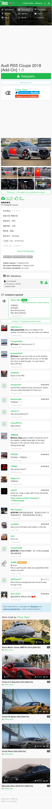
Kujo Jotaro (16, 593)
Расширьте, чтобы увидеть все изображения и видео (26, 192)
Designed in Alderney (9, 798)
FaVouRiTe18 (16, 423)
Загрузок (9, 199)
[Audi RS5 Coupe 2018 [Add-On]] (26, 152)
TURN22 (14, 466)
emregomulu (16, 384)
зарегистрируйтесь (11, 609)
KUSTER (14, 454)
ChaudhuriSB (16, 548)
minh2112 (15, 411)
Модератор (22, 562)
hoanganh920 (16, 341)
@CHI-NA (15, 512)
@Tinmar (14, 344)
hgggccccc (15, 478)
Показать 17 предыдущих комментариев (26, 321)
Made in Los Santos (9, 801)
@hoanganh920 (17, 329)
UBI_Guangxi (16, 509)
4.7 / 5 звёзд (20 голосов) (9, 205)
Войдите (35, 606)
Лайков (21, 199)
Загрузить (27, 76)
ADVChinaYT (16, 579)
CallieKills (15, 372)
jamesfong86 (16, 399)
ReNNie (14, 562)
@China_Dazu (17, 437)
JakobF (14, 490)
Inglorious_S (16, 327)
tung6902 (15, 524)
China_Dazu (21, 89)
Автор (24, 300)
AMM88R (14, 435)
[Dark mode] (45, 3)
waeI (12, 536)
